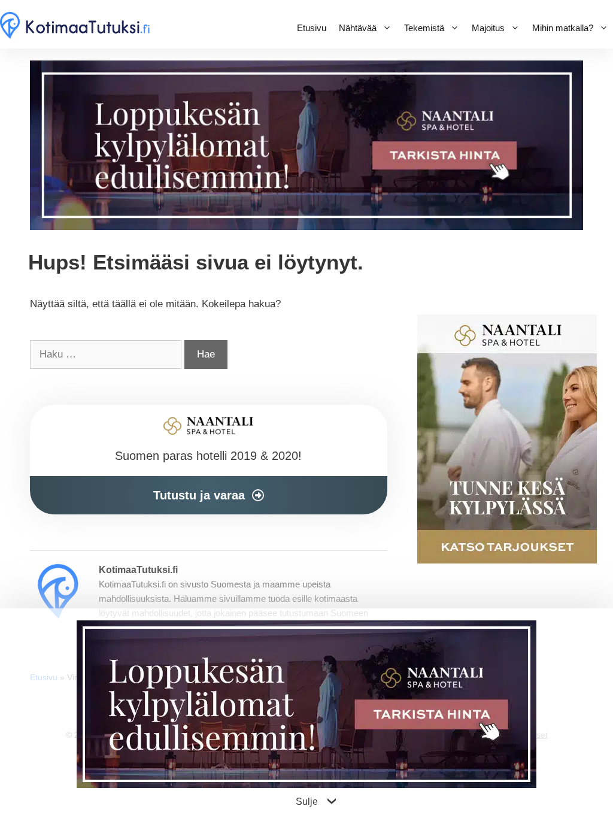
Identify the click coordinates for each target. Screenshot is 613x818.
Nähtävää (358, 28)
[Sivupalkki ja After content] (208, 459)
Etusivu (311, 28)
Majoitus (488, 28)
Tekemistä (424, 28)
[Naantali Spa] (306, 226)
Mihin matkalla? (562, 28)
